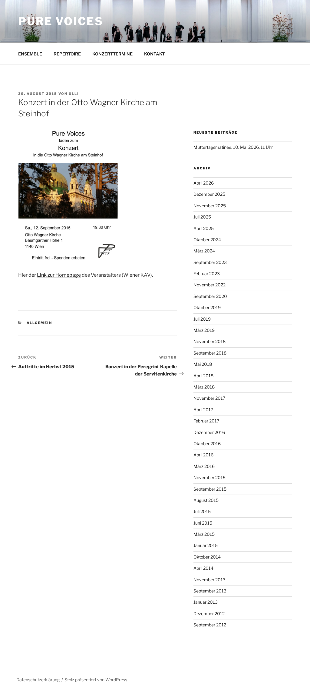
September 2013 (209, 590)
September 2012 (209, 624)
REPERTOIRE (67, 53)
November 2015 (209, 477)
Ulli (74, 94)
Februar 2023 (206, 273)
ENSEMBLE (30, 53)
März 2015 (204, 534)
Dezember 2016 (209, 432)
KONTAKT (154, 53)
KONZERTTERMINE (112, 53)
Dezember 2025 (209, 194)
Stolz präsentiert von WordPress (95, 679)
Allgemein (39, 323)
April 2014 (203, 568)
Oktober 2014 (207, 556)
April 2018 (203, 375)
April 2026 (203, 182)
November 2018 (209, 341)
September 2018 (209, 352)
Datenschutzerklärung (38, 679)
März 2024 (204, 250)
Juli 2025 (202, 216)
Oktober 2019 (207, 307)
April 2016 (203, 454)
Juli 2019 (202, 319)
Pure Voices (60, 21)
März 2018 (204, 386)
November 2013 (209, 579)
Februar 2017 (206, 420)
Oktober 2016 (207, 443)
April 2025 (203, 228)
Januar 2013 (205, 602)
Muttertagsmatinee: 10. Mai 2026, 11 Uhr (233, 147)
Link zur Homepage (59, 275)
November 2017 (209, 398)
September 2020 (210, 296)
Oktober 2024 (207, 239)
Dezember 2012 (209, 613)
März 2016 (204, 466)
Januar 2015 (205, 545)
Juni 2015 (202, 523)
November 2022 (209, 284)
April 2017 (203, 409)
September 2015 (209, 489)
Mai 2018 (202, 364)
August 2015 (206, 500)
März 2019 (204, 330)
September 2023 (210, 262)
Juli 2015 (202, 511)
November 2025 (209, 205)
